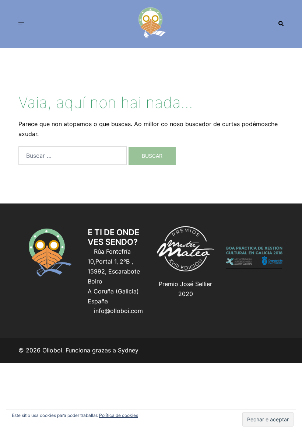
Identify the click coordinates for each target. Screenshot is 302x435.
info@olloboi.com (118, 310)
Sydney (128, 350)
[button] (281, 24)
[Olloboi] (151, 23)
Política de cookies (118, 415)
